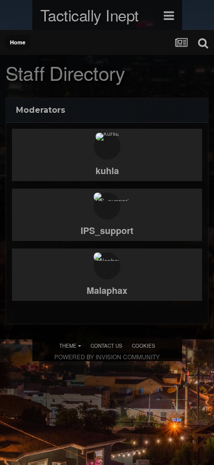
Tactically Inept (89, 14)
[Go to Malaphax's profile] (107, 265)
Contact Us (106, 345)
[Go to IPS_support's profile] (107, 206)
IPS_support (107, 230)
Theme (68, 345)
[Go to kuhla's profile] (107, 146)
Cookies (143, 345)
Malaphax (107, 290)
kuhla (107, 170)
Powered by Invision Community (107, 356)
